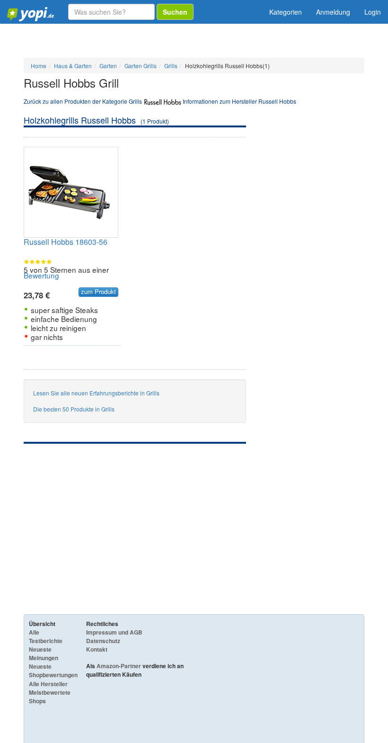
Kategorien (285, 12)
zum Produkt (98, 291)
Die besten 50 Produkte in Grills (74, 409)
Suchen (175, 12)
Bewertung (41, 275)
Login (372, 12)
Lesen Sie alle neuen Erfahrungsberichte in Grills (96, 393)
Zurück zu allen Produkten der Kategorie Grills (83, 101)
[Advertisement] (135, 514)
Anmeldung (333, 12)
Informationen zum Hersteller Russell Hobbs (239, 101)
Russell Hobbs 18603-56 (65, 241)
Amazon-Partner (119, 666)
